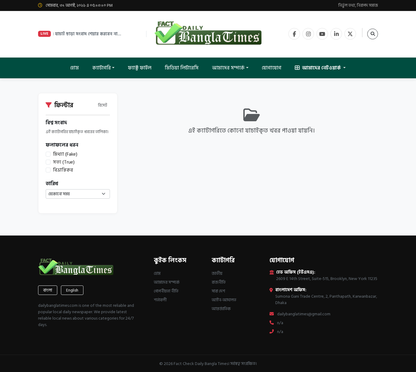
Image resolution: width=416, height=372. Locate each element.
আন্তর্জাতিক (221, 308)
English (72, 290)
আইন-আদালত (224, 299)
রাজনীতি (219, 282)
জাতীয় (217, 273)
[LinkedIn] (336, 34)
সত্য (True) (64, 162)
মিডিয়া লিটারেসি (182, 68)
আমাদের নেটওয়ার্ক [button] (321, 68)
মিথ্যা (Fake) (65, 154)
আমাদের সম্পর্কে (167, 282)
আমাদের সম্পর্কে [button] (228, 68)
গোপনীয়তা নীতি (166, 291)
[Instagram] (308, 34)
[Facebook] (294, 34)
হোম (74, 68)
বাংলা (47, 290)
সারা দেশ (218, 291)
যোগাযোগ (271, 68)
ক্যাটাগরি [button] (101, 68)
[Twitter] (350, 34)
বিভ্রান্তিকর (63, 170)
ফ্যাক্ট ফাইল (139, 68)
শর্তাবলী (160, 299)
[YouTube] (322, 34)
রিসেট (102, 105)
